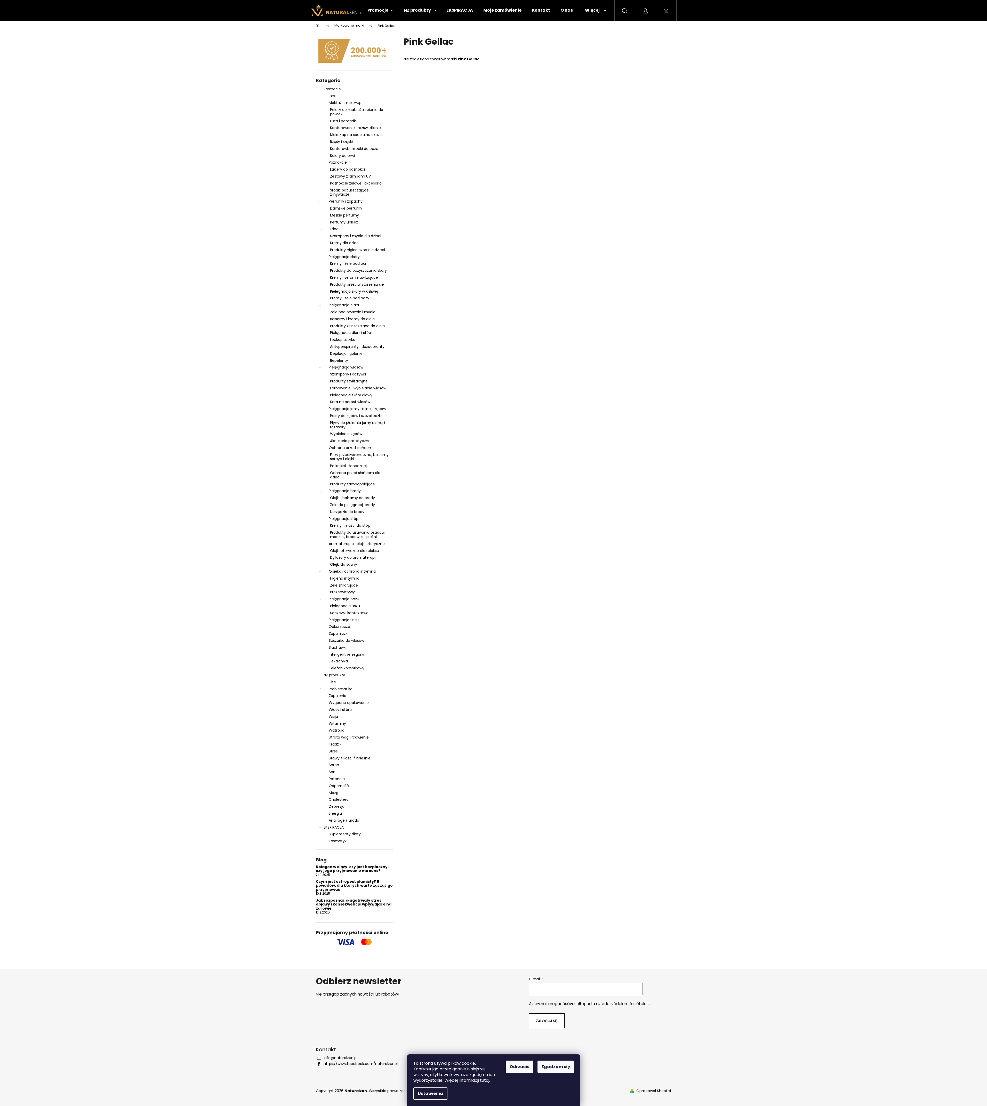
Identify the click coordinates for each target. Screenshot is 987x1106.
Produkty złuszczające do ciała (357, 325)
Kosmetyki (338, 841)
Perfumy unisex (344, 222)
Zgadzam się (555, 1067)
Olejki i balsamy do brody (352, 497)
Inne (332, 95)
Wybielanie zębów (346, 433)
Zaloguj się (547, 1020)
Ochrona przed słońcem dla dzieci (355, 475)
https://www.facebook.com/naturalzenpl (361, 1063)
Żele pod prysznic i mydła (352, 312)
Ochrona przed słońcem (351, 447)
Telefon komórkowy (346, 668)
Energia (335, 813)
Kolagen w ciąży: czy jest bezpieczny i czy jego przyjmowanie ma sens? (352, 869)
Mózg (333, 792)
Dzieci (334, 228)
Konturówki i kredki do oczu (354, 148)
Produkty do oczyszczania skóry (358, 270)
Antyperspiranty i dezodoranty (357, 346)
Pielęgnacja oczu (344, 599)
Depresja (336, 806)
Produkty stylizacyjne (349, 381)
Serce (334, 764)
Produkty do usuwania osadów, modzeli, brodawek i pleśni (357, 534)
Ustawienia (430, 1093)
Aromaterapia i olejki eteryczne (357, 543)
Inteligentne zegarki (346, 654)
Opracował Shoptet (653, 1090)
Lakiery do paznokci (347, 169)
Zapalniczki (338, 633)
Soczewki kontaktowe (349, 612)
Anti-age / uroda (344, 820)
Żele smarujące (344, 585)
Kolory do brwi (342, 155)
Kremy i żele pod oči (348, 263)
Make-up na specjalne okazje (356, 134)
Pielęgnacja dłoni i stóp (350, 332)
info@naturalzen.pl (340, 1057)
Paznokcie (338, 162)
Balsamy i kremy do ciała (352, 319)
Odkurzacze (339, 626)
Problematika (340, 689)
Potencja (337, 778)
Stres (333, 751)
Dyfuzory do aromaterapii (353, 557)
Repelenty (339, 360)
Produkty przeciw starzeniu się (357, 284)
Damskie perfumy (346, 208)
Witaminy (337, 723)
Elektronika (338, 661)
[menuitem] (380, 10)
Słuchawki (337, 647)
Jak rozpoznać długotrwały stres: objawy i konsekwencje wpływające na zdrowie (353, 904)
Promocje (332, 89)
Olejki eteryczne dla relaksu (354, 550)
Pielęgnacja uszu (345, 605)
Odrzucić (519, 1067)
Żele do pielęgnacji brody (352, 504)
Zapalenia (337, 695)
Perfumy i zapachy (346, 201)
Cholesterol (339, 799)
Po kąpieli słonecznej (348, 465)
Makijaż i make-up (345, 102)
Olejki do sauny (343, 564)
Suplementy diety (345, 834)
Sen (332, 771)
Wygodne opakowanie (349, 702)
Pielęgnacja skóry (344, 256)
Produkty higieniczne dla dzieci (357, 249)
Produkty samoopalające (352, 484)
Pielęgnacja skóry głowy (351, 395)
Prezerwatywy (342, 592)
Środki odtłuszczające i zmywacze (350, 192)
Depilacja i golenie (346, 353)
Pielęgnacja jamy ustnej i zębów (357, 408)
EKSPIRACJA (334, 827)
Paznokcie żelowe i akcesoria (356, 183)
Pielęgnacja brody (345, 490)
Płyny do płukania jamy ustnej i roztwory (357, 425)
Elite (332, 682)
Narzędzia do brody (347, 511)
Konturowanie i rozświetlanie (355, 127)
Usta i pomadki (343, 121)
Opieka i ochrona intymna (352, 571)
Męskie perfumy (344, 215)
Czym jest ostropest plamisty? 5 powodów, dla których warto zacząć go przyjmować (354, 886)
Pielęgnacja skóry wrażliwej (354, 291)
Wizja (333, 716)
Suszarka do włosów (346, 640)
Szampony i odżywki (348, 374)
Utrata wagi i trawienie (349, 737)
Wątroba (336, 730)
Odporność (339, 785)
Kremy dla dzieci (344, 242)
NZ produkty (334, 675)
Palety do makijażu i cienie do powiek (356, 112)
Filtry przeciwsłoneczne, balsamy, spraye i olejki (359, 457)
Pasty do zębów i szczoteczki (356, 415)
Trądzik (335, 744)
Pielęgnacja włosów (346, 367)
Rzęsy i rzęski (341, 141)
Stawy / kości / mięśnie (350, 758)
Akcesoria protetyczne (350, 440)
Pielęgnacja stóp (343, 518)
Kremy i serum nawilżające (354, 277)
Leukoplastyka (342, 339)
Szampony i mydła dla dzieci (355, 235)
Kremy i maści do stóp (350, 525)
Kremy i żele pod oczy (349, 298)
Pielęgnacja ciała (344, 305)
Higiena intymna (344, 578)
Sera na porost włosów (350, 401)
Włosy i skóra (340, 709)
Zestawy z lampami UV (350, 176)
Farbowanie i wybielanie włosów (358, 388)
